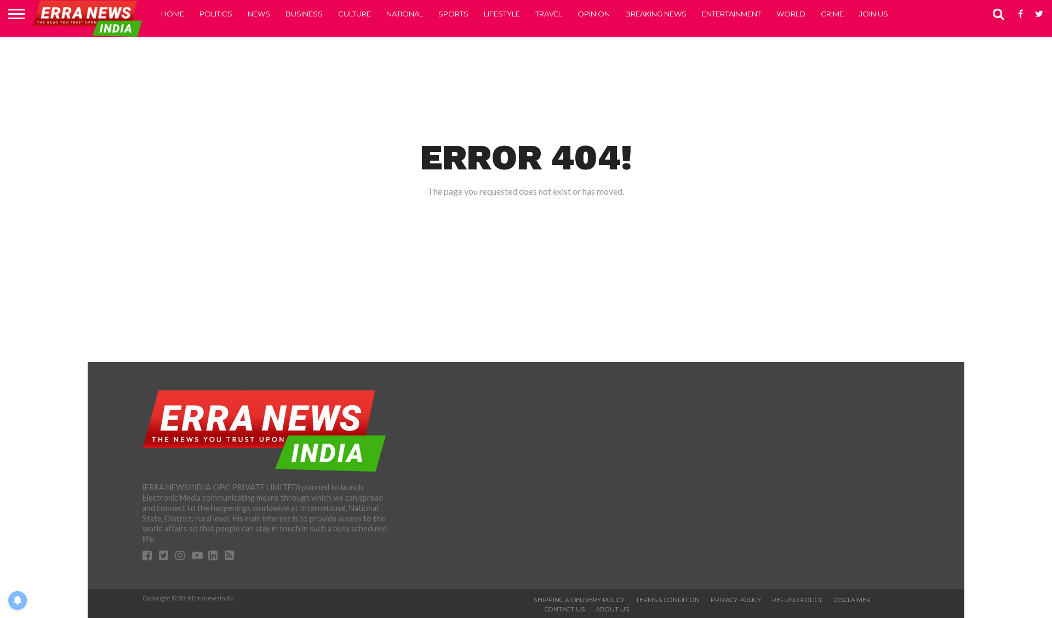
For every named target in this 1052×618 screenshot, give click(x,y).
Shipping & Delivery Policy (579, 600)
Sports (453, 13)
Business (304, 13)
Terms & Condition (668, 600)
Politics (215, 13)
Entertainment (731, 13)
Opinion (594, 13)
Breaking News (656, 13)
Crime (832, 13)
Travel (548, 13)
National (404, 13)
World (790, 13)
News (259, 13)
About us (612, 609)
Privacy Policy (736, 600)
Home (172, 13)
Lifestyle (502, 13)
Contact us (565, 609)
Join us (873, 13)
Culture (354, 13)
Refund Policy (797, 600)
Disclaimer (852, 600)
